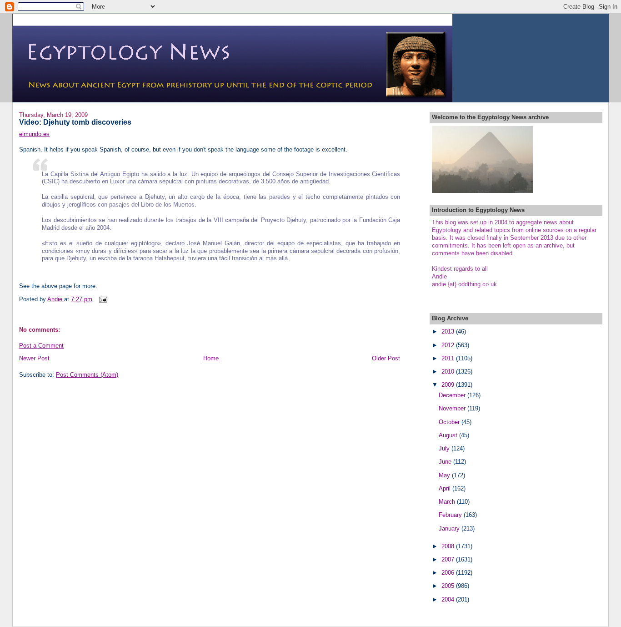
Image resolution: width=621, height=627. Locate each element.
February (451, 514)
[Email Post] (102, 299)
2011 (448, 358)
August (449, 435)
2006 (448, 572)
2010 (448, 371)
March (448, 501)
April (445, 488)
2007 (448, 559)
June (446, 461)
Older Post (386, 358)
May (445, 475)
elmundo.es (34, 134)
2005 (448, 585)
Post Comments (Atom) (87, 374)
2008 (448, 546)
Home (211, 358)
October (450, 422)
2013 (448, 331)
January (450, 528)
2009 (448, 384)
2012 (448, 345)
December (453, 395)
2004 (448, 599)
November (453, 408)
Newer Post (34, 358)
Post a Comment (41, 345)
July (445, 448)
